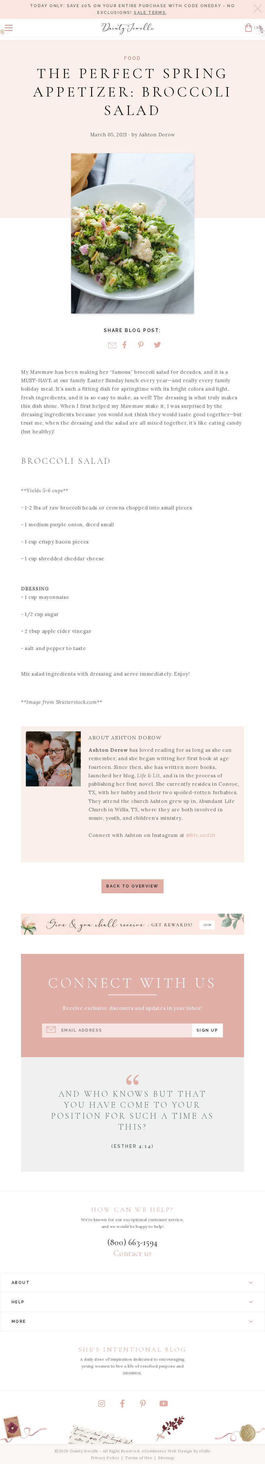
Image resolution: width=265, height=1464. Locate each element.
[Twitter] (157, 345)
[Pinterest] (141, 345)
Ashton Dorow (157, 135)
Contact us (132, 1253)
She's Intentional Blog (133, 1349)
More (19, 1321)
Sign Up (207, 1030)
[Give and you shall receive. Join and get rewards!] (132, 924)
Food (132, 58)
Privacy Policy (105, 1457)
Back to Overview (132, 886)
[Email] (112, 345)
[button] (8, 27)
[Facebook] (124, 345)
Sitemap (166, 1457)
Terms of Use (138, 1457)
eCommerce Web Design (167, 1450)
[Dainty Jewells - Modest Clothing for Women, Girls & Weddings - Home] (128, 28)
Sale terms (150, 12)
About (21, 1282)
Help (18, 1302)
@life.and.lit (201, 835)
